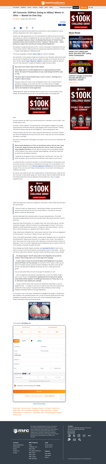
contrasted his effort (48, 248)
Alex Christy (72, 58)
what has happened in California (41, 166)
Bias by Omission (26, 408)
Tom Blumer (16, 19)
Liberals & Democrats (46, 410)
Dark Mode (69, 7)
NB (22, 410)
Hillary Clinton (16, 410)
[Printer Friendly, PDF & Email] (20, 28)
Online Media (36, 412)
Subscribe (75, 7)
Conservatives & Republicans (31, 410)
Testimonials (62, 7)
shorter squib (36, 54)
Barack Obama (16, 408)
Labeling (55, 410)
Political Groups (17, 414)
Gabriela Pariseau (73, 82)
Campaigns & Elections (38, 408)
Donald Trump (55, 408)
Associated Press (27, 412)
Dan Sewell (48, 408)
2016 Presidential (17, 412)
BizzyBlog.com (26, 323)
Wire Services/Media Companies (53, 412)
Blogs (42, 412)
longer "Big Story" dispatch (34, 61)
